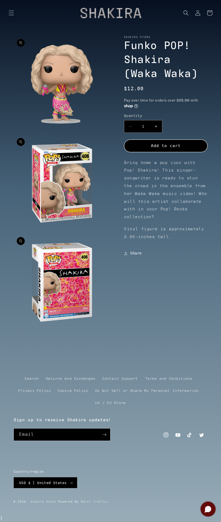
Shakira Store (43, 501)
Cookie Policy (73, 391)
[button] (11, 13)
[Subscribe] (104, 434)
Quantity (133, 116)
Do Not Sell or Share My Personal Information (147, 391)
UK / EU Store (110, 403)
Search (32, 379)
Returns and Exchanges (70, 379)
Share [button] (136, 253)
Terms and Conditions (168, 379)
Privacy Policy (34, 391)
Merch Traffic (94, 501)
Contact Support (120, 379)
